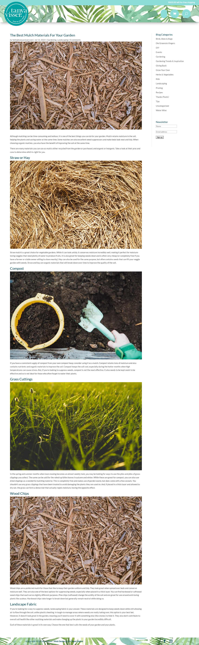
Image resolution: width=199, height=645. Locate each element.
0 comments (75, 40)
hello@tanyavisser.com (23, 40)
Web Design (59, 641)
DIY (157, 47)
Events (159, 52)
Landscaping (62, 40)
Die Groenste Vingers (165, 43)
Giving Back (161, 65)
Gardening (51, 40)
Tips (158, 101)
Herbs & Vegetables (165, 74)
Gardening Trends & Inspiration (170, 61)
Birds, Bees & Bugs (164, 39)
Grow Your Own (163, 70)
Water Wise (161, 110)
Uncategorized (162, 106)
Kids (158, 79)
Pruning (159, 88)
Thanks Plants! (162, 97)
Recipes (159, 92)
